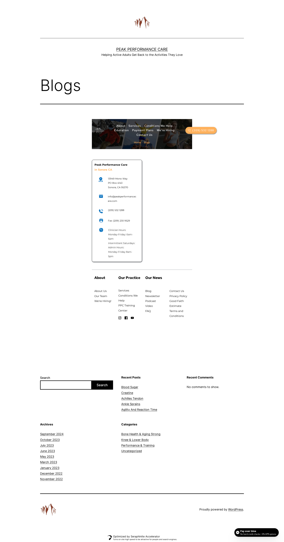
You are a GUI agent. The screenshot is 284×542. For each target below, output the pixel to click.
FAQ (148, 311)
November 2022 (51, 479)
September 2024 (52, 434)
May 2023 (47, 456)
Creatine (127, 393)
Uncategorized (131, 451)
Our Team (100, 296)
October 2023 (50, 440)
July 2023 (47, 445)
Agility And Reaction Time (139, 409)
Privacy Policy (178, 296)
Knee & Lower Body (135, 440)
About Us (100, 291)
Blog (148, 291)
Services (123, 290)
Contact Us (176, 291)
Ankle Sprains (130, 404)
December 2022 (51, 473)
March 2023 (48, 462)
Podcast (150, 301)
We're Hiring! (102, 301)
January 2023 (49, 468)
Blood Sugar (129, 387)
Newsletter (152, 296)
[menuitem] (121, 126)
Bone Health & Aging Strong (140, 434)
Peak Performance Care (142, 49)
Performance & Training (137, 445)
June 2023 (47, 451)
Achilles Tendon (132, 398)
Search (45, 377)
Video (149, 306)
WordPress (235, 509)
